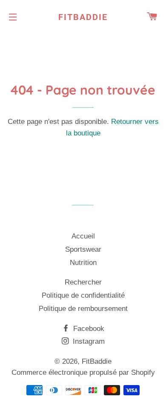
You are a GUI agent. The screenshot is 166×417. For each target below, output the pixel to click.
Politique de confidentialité (83, 295)
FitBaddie (83, 17)
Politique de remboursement (83, 309)
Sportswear (83, 249)
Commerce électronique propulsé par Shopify (83, 372)
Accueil (83, 236)
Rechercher (83, 282)
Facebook (87, 329)
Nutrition (83, 263)
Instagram (88, 341)
